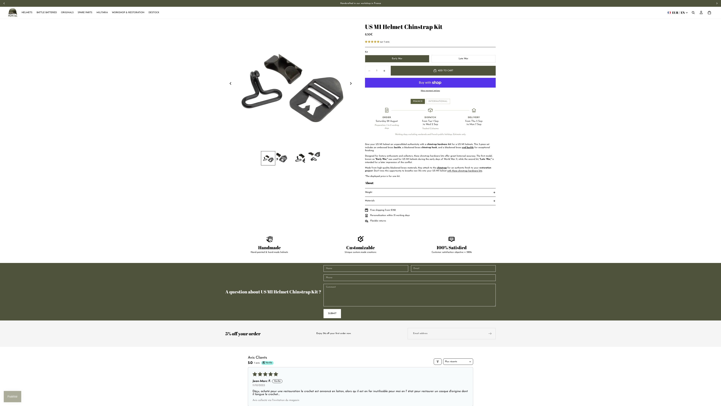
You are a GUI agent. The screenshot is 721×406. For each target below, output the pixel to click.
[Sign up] (490, 334)
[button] (372, 42)
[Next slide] (352, 84)
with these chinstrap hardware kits (464, 171)
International (437, 101)
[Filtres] (438, 361)
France (417, 101)
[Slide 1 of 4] (268, 158)
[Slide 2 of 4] (283, 158)
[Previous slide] (229, 84)
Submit (332, 313)
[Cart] (709, 12)
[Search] (693, 12)
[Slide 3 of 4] (298, 158)
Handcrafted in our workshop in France (360, 3)
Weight (368, 192)
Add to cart (445, 71)
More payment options (430, 91)
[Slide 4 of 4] (313, 158)
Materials (370, 201)
